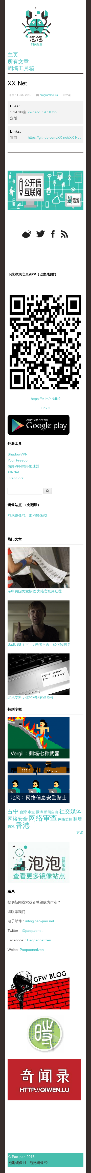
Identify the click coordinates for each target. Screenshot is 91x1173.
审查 (31, 812)
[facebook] (53, 234)
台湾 (23, 812)
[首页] (45, 26)
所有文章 (18, 61)
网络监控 (65, 819)
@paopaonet (32, 931)
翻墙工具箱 (21, 68)
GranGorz (16, 478)
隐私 (11, 827)
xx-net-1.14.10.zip (42, 112)
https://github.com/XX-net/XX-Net (54, 137)
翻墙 (77, 819)
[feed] (64, 234)
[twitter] (40, 234)
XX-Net (13, 472)
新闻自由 (51, 812)
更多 (79, 833)
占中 (13, 811)
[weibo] (27, 234)
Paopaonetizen (39, 940)
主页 (13, 55)
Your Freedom (19, 460)
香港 (23, 825)
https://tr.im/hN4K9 (45, 399)
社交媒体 (70, 811)
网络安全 (18, 819)
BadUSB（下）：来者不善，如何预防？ (39, 644)
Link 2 (45, 408)
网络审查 (43, 818)
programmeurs (49, 94)
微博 (39, 812)
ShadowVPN (18, 454)
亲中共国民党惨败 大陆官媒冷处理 (35, 591)
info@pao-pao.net (39, 921)
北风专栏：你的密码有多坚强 (31, 697)
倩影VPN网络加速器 (23, 466)
